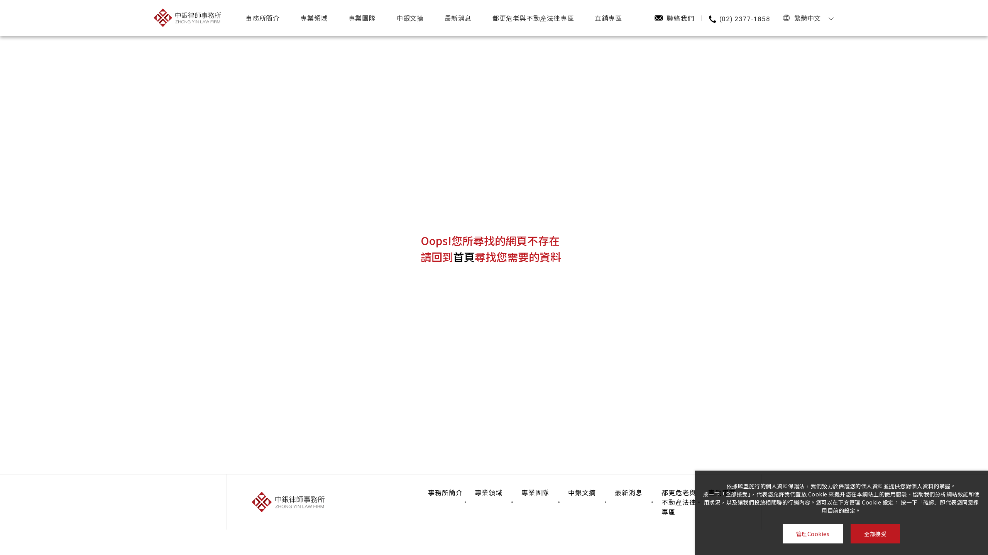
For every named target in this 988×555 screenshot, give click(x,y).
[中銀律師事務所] (187, 17)
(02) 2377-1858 (744, 19)
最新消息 (458, 18)
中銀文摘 (409, 18)
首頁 (464, 256)
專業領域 (313, 18)
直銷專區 (608, 18)
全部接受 (875, 534)
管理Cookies (813, 534)
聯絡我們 (680, 18)
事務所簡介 (262, 18)
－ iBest (42, 150)
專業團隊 (362, 18)
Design (42, 117)
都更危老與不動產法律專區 (533, 18)
